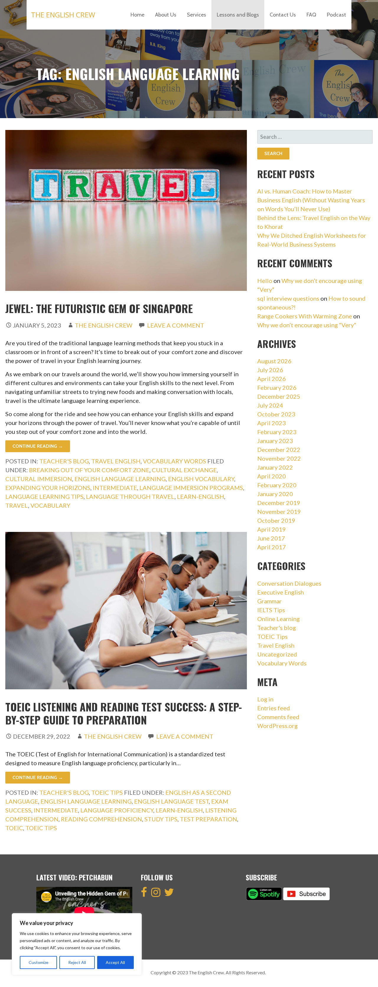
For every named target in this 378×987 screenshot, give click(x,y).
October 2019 (276, 520)
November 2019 (279, 511)
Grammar (269, 601)
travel (16, 505)
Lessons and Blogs (238, 15)
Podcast (336, 15)
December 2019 (278, 502)
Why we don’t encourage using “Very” (306, 324)
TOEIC (14, 827)
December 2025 (278, 396)
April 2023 (271, 422)
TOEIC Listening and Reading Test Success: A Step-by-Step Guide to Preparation (123, 713)
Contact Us (283, 15)
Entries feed (273, 707)
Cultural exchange (184, 469)
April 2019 (271, 529)
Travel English (116, 461)
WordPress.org (277, 725)
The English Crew (63, 14)
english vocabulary (201, 478)
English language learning (120, 478)
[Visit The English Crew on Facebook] (144, 894)
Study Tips (160, 818)
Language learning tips (44, 496)
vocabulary (50, 505)
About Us (165, 15)
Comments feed (278, 716)
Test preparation (208, 818)
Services (196, 15)
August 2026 (274, 360)
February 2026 (276, 387)
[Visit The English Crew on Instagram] (155, 894)
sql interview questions (288, 298)
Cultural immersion (38, 478)
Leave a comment (175, 325)
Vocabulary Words (174, 461)
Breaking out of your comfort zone (89, 469)
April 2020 (271, 476)
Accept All (115, 962)
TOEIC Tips (107, 792)
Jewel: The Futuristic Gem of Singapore (99, 308)
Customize (38, 962)
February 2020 (276, 484)
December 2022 (278, 449)
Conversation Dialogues (289, 583)
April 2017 (271, 546)
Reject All (77, 962)
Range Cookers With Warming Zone (304, 316)
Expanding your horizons (47, 487)
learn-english (200, 496)
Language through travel (130, 496)
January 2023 (275, 440)
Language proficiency (116, 810)
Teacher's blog (64, 461)
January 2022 (275, 467)
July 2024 (270, 405)
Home (137, 15)
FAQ (311, 15)
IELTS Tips (271, 609)
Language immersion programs (191, 487)
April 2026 (271, 378)
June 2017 (271, 538)
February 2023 (276, 431)
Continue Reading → (37, 446)
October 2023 (276, 414)
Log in (265, 699)
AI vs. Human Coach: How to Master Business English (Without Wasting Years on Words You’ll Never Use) (311, 200)
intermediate (115, 487)
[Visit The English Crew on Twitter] (169, 894)
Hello (264, 280)
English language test (171, 801)
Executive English (280, 592)
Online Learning (278, 618)
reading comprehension (101, 818)
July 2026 (270, 369)
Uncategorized (277, 654)
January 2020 (275, 493)
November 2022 (279, 458)
